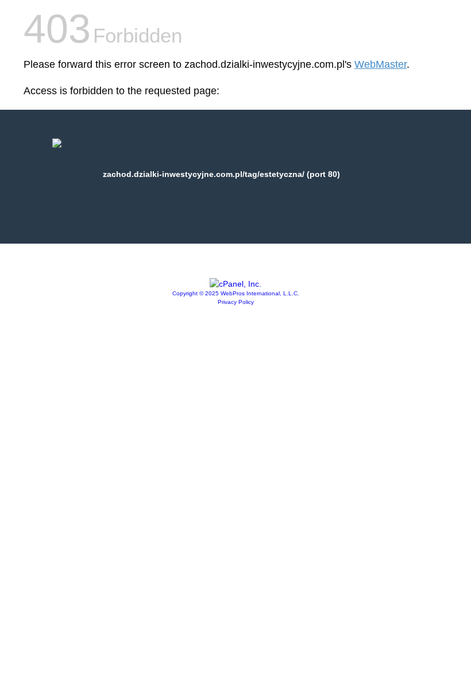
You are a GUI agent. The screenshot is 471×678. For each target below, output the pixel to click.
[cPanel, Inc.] (235, 283)
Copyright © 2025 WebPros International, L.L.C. (235, 293)
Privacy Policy (236, 302)
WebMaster (380, 64)
